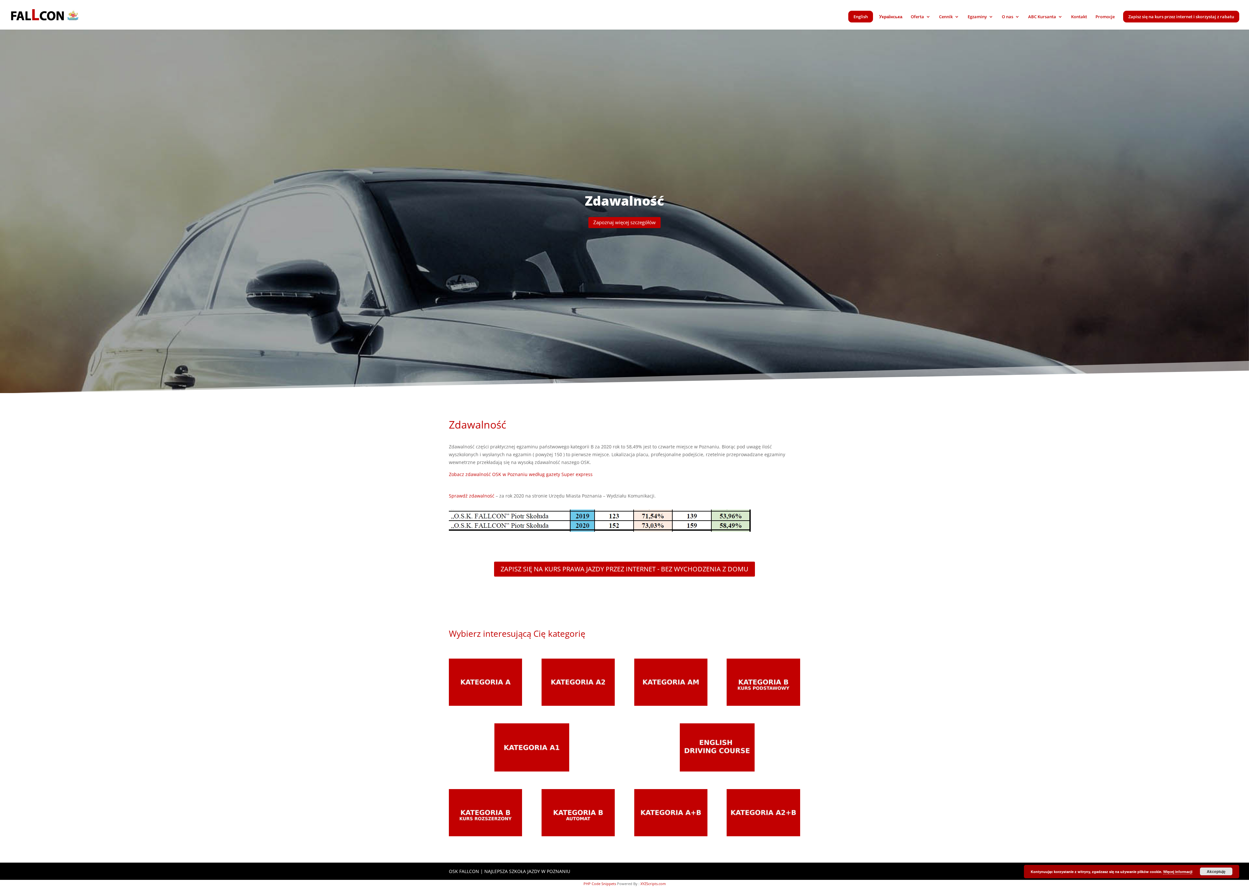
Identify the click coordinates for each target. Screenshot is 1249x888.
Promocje (1105, 17)
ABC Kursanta (1042, 17)
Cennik (946, 17)
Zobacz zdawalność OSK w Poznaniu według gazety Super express (521, 474)
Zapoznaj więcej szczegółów (624, 222)
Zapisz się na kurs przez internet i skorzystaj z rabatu (1181, 17)
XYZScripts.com (653, 883)
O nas (1007, 17)
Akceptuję (1216, 871)
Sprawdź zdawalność (471, 496)
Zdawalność (624, 201)
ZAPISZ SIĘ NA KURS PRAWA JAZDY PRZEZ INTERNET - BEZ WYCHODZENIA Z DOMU (624, 569)
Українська (890, 17)
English (860, 17)
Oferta (917, 17)
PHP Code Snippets (600, 883)
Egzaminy (977, 17)
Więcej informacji (1177, 871)
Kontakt (1079, 17)
